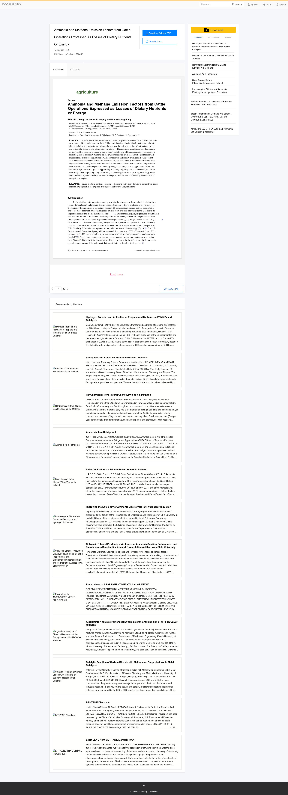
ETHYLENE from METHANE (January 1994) (110, 739)
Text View (75, 69)
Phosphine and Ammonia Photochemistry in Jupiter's (116, 357)
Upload (282, 4)
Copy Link (172, 289)
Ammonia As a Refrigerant (101, 432)
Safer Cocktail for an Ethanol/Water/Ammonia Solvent (116, 469)
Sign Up (254, 4)
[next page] (68, 288)
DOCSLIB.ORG (11, 4)
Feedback (154, 791)
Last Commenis (213, 37)
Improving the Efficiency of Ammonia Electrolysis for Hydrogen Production (128, 506)
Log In (268, 4)
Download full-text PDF (160, 33)
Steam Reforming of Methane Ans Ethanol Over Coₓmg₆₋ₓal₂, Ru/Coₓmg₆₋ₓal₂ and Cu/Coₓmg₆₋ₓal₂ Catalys (211, 116)
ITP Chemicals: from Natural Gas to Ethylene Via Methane (118, 394)
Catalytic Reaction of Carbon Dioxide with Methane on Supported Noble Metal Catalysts (130, 664)
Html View (58, 69)
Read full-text (155, 41)
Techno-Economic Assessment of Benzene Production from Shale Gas (211, 103)
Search (238, 4)
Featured (198, 37)
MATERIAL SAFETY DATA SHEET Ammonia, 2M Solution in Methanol (212, 130)
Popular (228, 37)
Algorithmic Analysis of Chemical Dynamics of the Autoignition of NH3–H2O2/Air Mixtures (131, 623)
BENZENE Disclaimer (98, 702)
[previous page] (52, 288)
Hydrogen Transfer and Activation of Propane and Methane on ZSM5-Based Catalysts (129, 319)
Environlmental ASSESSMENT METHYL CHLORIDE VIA (117, 584)
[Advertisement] (144, 17)
